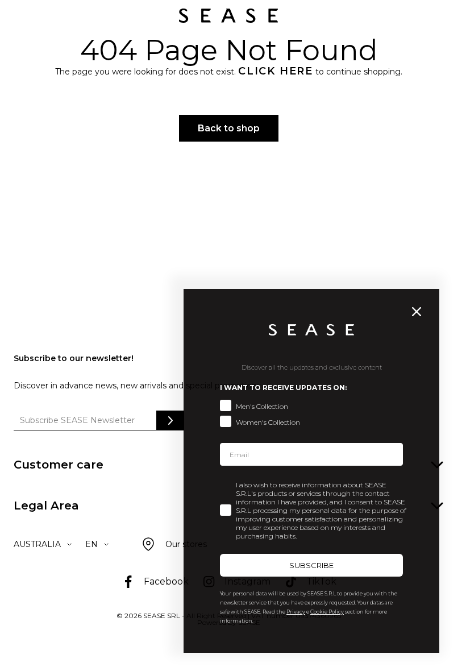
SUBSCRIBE (311, 565)
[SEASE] (228, 16)
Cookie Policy (327, 611)
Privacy (295, 611)
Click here (275, 71)
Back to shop (229, 128)
